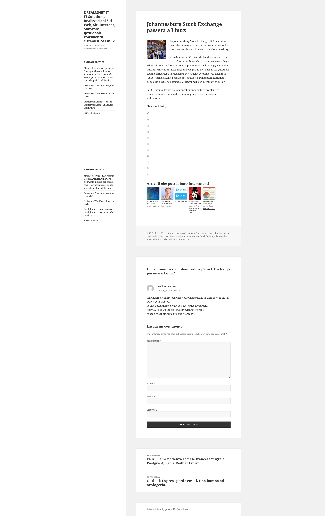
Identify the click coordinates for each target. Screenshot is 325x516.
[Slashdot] (189, 174)
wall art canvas (167, 286)
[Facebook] (189, 119)
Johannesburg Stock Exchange (190, 41)
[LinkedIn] (189, 144)
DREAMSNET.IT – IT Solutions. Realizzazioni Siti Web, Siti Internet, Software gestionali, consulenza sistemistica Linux (99, 26)
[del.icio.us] (189, 113)
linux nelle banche (166, 239)
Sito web (152, 409)
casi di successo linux (175, 236)
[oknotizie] (189, 150)
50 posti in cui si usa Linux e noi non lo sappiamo (153, 203)
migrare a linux (183, 239)
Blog (192, 233)
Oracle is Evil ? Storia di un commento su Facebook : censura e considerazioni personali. (195, 207)
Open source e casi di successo (211, 233)
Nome (151, 383)
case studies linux (155, 236)
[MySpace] (189, 156)
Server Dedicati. (92, 113)
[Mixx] (189, 126)
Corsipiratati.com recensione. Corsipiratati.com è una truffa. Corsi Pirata (98, 104)
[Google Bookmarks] (189, 132)
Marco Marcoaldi (178, 233)
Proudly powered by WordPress (172, 509)
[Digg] (189, 138)
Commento (154, 341)
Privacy (150, 509)
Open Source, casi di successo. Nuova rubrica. (166, 203)
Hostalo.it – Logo (181, 201)
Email (151, 396)
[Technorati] (189, 162)
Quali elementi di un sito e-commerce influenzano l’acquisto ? (209, 204)
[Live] (189, 168)
